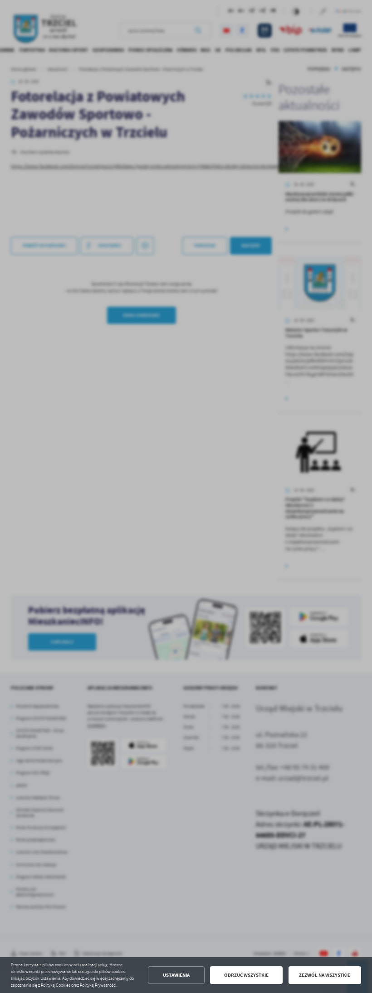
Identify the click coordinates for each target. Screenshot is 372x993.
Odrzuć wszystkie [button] (246, 975)
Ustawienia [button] (176, 975)
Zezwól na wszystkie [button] (324, 975)
